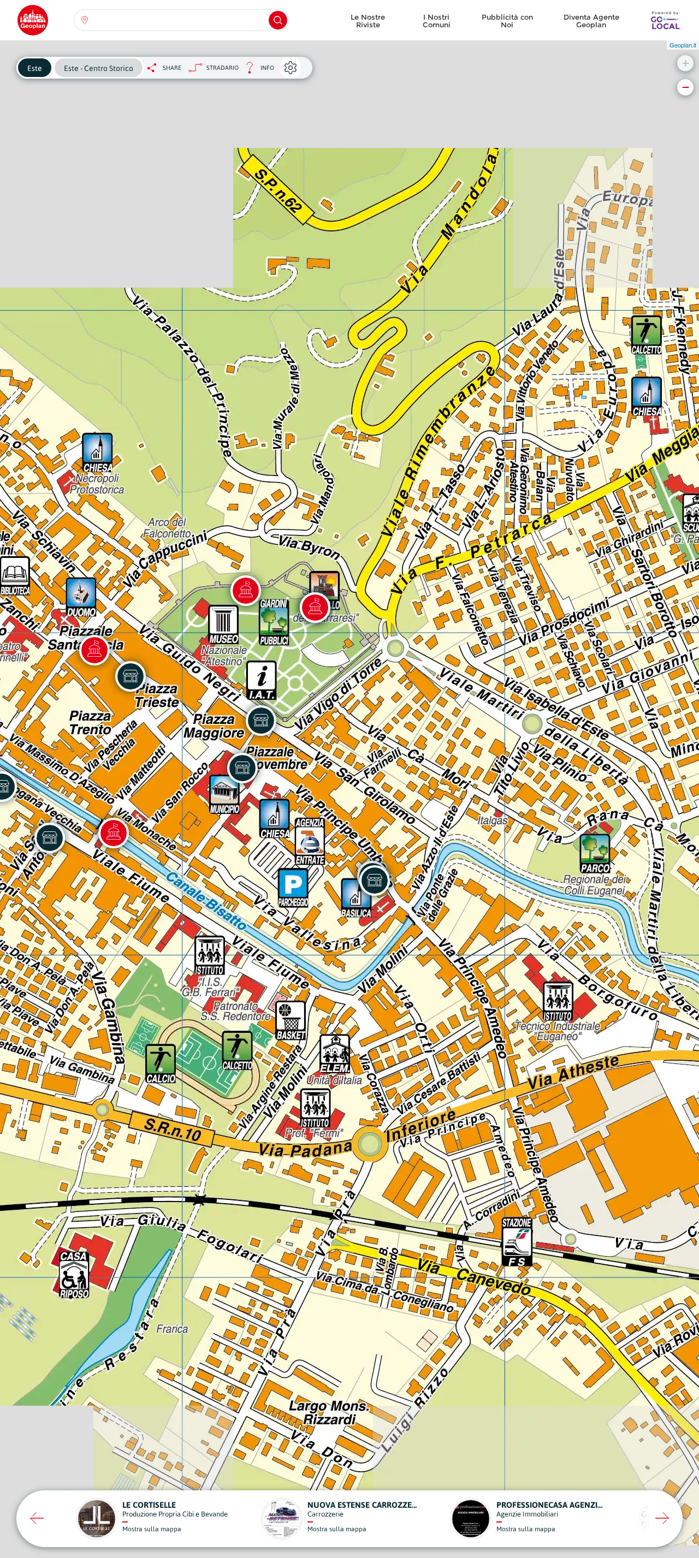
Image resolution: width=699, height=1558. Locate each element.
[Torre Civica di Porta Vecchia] (113, 833)
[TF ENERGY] (374, 880)
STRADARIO (222, 67)
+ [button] (685, 63)
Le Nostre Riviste (368, 21)
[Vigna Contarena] (246, 591)
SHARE (172, 67)
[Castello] (315, 607)
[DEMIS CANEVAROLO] (50, 838)
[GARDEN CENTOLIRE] (261, 720)
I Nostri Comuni (437, 21)
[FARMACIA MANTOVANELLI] (242, 768)
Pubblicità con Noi (507, 21)
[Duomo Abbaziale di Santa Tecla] (94, 650)
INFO (256, 71)
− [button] (685, 87)
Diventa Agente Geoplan (591, 21)
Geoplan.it (683, 44)
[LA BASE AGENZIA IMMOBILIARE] (130, 676)
